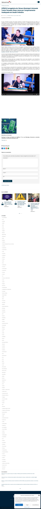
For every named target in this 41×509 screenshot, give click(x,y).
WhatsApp (8, 148)
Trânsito (3, 448)
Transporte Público (5, 451)
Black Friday (4, 234)
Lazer (3, 364)
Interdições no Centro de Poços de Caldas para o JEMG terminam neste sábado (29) (8, 203)
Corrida (3, 274)
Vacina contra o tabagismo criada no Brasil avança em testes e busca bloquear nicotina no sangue (17, 473)
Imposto (3, 344)
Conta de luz (4, 270)
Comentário (5, 157)
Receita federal (4, 412)
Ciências (3, 257)
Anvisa (3, 228)
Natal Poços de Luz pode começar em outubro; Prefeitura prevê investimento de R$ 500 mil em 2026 (35, 203)
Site (3, 176)
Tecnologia (4, 442)
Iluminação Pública (5, 342)
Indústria (3, 349)
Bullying (3, 240)
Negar (27, 504)
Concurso (3, 266)
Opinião (3, 387)
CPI (2, 276)
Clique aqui (4, 140)
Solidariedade (4, 434)
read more (6, 207)
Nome (4, 168)
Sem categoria (4, 427)
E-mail (4, 172)
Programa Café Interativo (6, 410)
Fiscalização (4, 325)
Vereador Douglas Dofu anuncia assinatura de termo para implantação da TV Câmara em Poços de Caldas (21, 206)
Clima (3, 260)
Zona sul (3, 468)
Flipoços (3, 327)
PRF (2, 404)
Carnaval (3, 245)
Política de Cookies (27, 507)
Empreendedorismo (5, 306)
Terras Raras (4, 446)
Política (20, 15)
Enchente (3, 310)
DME (3, 298)
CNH (3, 262)
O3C (12, 506)
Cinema (3, 259)
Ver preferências (36, 504)
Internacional (4, 355)
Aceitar (19, 504)
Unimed (3, 457)
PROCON (3, 406)
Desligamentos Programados (6, 289)
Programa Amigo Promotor (6, 408)
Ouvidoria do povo (5, 393)
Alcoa (3, 226)
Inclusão (3, 347)
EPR (2, 313)
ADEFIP (3, 223)
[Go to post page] (7, 196)
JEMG (3, 361)
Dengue (3, 283)
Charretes (3, 253)
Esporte (3, 315)
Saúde (3, 421)
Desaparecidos (4, 287)
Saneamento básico (5, 417)
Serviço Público (4, 429)
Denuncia (3, 285)
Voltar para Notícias (5, 5)
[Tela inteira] (38, 94)
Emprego (3, 308)
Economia (3, 300)
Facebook (2, 148)
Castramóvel (4, 247)
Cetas (3, 251)
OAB (3, 383)
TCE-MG (3, 440)
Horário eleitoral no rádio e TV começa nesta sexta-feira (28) (11, 477)
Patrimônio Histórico (5, 395)
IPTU (3, 357)
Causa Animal (4, 249)
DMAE (3, 296)
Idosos (3, 338)
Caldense (3, 242)
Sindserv (3, 432)
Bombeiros (4, 236)
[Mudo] (36, 94)
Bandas (3, 232)
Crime (3, 279)
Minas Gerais (4, 370)
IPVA (3, 359)
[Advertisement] (21, 109)
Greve (3, 334)
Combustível (4, 264)
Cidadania (3, 255)
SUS (3, 438)
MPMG (3, 376)
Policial (3, 400)
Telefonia (3, 444)
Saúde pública (4, 423)
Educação (3, 302)
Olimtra (3, 385)
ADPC (3, 225)
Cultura (3, 281)
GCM (3, 330)
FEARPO (3, 319)
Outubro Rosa (4, 391)
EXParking (3, 317)
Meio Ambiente (4, 368)
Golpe (3, 332)
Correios (3, 272)
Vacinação (3, 459)
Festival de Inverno (5, 323)
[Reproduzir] (2, 94)
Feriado (3, 321)
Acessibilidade (4, 217)
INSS (3, 353)
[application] (21, 84)
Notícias (12, 15)
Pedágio (3, 397)
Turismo (3, 453)
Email (6, 148)
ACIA (3, 219)
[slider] (19, 94)
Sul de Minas (4, 436)
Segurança (4, 425)
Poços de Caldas (15, 15)
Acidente (3, 221)
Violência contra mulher (5, 463)
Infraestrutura (4, 351)
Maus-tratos (4, 366)
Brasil (3, 238)
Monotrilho (4, 374)
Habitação (3, 336)
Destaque (9, 15)
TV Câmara (4, 455)
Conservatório (4, 268)
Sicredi (3, 431)
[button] (39, 495)
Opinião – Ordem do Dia (6, 389)
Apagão (3, 230)
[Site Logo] (7, 2)
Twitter (4, 148)
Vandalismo (4, 461)
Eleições (3, 304)
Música (3, 378)
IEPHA (3, 340)
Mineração (4, 372)
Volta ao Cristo (4, 465)
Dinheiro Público (4, 293)
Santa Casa (4, 419)
